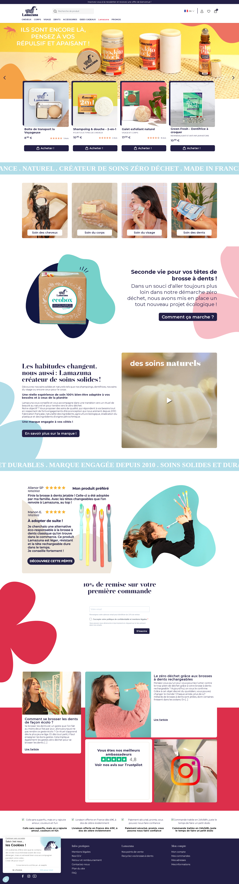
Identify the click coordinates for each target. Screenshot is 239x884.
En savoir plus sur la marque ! (50, 433)
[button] (5, 78)
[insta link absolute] (185, 770)
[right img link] (169, 525)
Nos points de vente (133, 852)
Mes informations (180, 864)
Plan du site (78, 868)
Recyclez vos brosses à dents (137, 856)
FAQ (74, 873)
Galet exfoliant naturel (138, 130)
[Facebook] (24, 877)
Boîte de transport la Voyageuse (39, 130)
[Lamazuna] (30, 10)
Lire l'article (32, 749)
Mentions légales (81, 852)
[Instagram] (29, 877)
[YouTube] (35, 877)
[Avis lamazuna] (118, 770)
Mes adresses (178, 860)
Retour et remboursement (87, 860)
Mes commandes (180, 856)
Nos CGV (76, 856)
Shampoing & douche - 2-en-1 (94, 130)
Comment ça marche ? (188, 317)
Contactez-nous (81, 864)
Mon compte (178, 852)
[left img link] (69, 525)
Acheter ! (47, 148)
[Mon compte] (202, 11)
